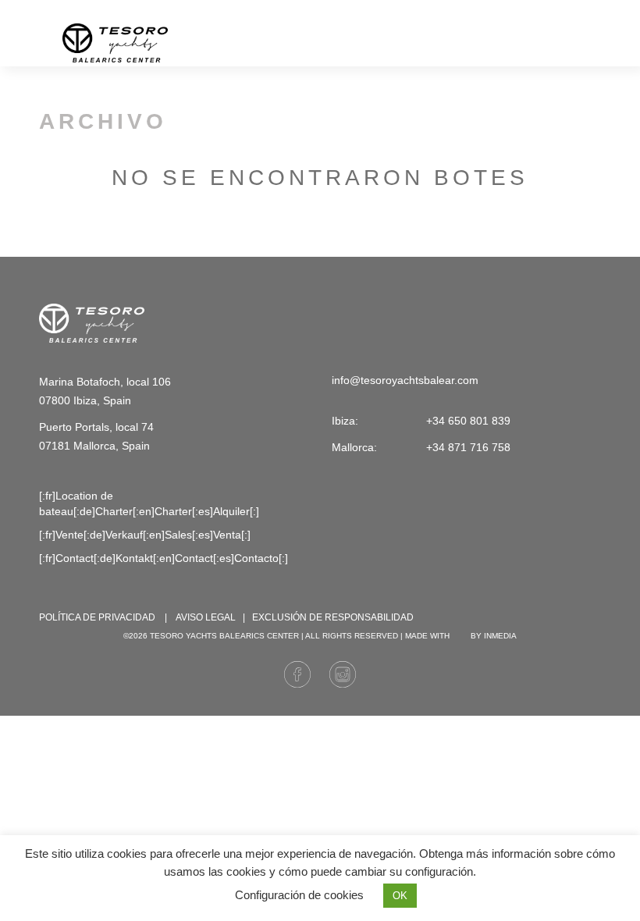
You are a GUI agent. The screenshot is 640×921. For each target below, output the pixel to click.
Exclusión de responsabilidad (333, 617)
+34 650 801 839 (569, 9)
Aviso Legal (206, 617)
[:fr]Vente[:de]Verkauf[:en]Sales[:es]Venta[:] (145, 534)
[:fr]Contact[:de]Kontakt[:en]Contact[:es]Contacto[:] (163, 558)
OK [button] (400, 895)
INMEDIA (500, 635)
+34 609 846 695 (499, 9)
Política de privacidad (97, 617)
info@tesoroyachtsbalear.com (410, 9)
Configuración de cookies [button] (299, 894)
